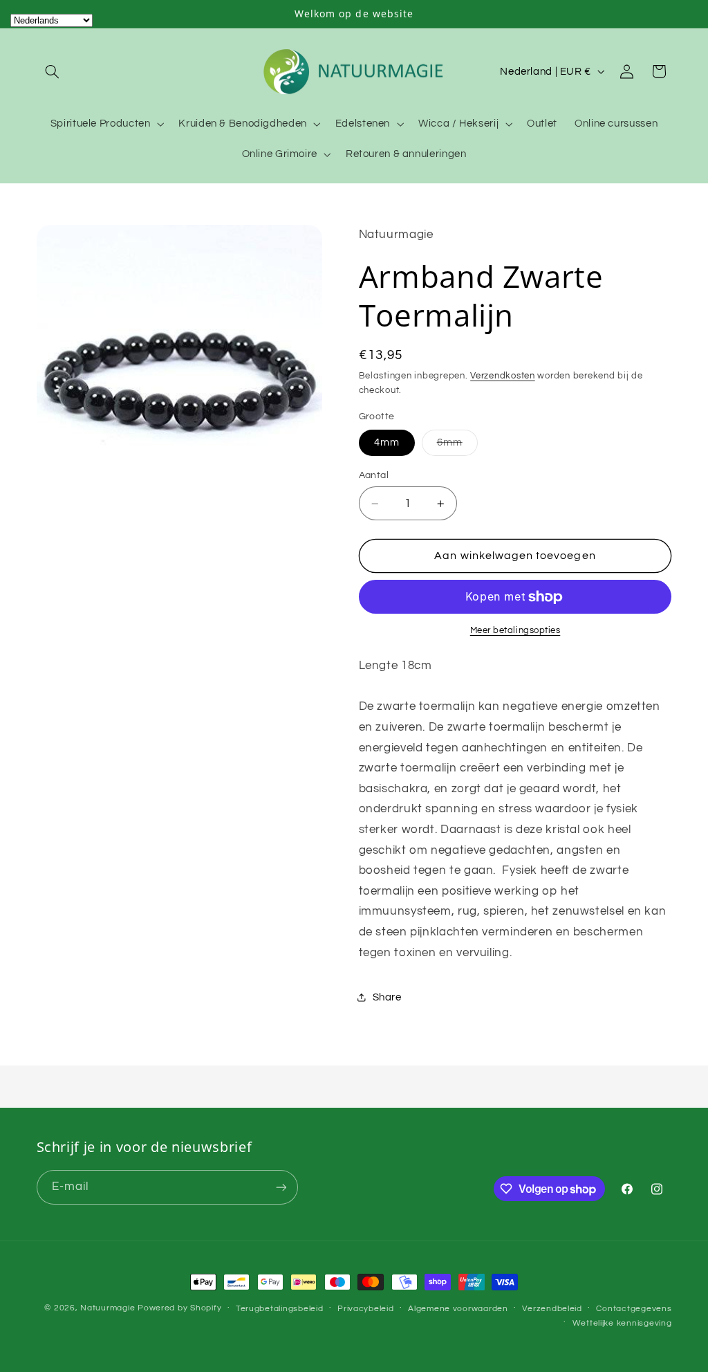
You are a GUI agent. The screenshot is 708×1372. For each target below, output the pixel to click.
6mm (457, 446)
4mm (387, 442)
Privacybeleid (365, 1308)
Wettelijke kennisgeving (622, 1323)
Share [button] (387, 997)
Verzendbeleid (552, 1308)
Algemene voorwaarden (458, 1308)
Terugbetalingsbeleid (280, 1308)
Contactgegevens (633, 1308)
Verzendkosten (502, 376)
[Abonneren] (281, 1187)
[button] (52, 71)
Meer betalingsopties (515, 630)
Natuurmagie (107, 1308)
